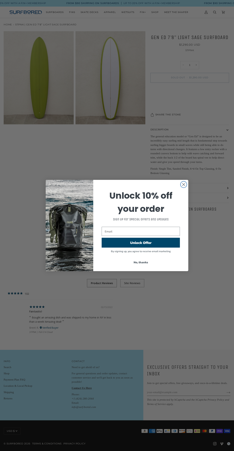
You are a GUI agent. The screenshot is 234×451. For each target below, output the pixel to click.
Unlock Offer (141, 242)
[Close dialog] (183, 184)
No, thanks (141, 262)
